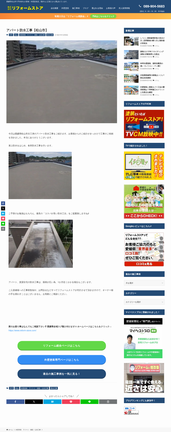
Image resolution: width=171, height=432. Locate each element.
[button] (15, 401)
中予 (10, 35)
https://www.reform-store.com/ (22, 330)
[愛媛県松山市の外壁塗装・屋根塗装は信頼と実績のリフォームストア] (25, 8)
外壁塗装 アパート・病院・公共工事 (32, 35)
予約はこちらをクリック (103, 16)
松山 (16, 35)
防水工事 (50, 35)
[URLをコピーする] (108, 401)
